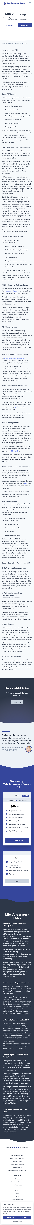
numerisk (10, 407)
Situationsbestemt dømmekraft (17, 1170)
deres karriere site (10, 133)
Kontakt (17, 1194)
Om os (17, 1197)
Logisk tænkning (17, 1167)
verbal (4, 407)
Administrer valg (17, 1221)
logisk (16, 407)
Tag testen (17, 702)
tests (26, 483)
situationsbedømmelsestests (14, 358)
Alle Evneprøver (17, 1179)
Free (17, 881)
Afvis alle (24, 1218)
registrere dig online (12, 291)
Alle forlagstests (17, 1185)
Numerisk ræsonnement (17, 1158)
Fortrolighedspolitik (17, 1200)
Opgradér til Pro (17, 840)
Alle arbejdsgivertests (17, 1182)
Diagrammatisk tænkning (17, 1164)
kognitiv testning (13, 451)
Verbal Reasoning (17, 1161)
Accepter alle (10, 1218)
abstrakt (23, 407)
